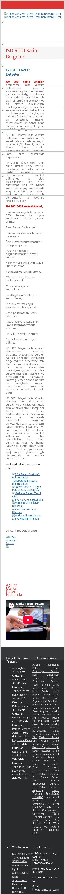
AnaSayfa (18, 668)
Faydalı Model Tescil (43, 701)
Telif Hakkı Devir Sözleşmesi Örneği (21, 770)
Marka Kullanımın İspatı (25, 518)
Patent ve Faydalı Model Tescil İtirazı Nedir (45, 761)
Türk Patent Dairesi (45, 777)
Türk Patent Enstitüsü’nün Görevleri (45, 810)
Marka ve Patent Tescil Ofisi (28, 499)
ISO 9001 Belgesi (21, 717)
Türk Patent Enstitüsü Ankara (45, 793)
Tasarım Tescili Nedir (45, 770)
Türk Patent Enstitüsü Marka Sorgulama (45, 801)
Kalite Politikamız (22, 854)
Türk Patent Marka (45, 815)
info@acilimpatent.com (45, 889)
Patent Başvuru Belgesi (25, 490)
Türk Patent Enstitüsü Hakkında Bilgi (24, 482)
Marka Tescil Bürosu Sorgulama (45, 727)
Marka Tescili (19, 679)
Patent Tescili (20, 706)
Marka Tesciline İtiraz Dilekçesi (24, 511)
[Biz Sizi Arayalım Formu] (12, 543)
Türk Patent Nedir (45, 818)
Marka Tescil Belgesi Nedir (45, 719)
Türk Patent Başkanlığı (45, 774)
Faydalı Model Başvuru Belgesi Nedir (45, 688)
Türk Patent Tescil (45, 821)
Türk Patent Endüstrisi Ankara (45, 782)
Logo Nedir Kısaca (22, 740)
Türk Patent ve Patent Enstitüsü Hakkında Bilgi (45, 828)
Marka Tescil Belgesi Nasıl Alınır (45, 714)
